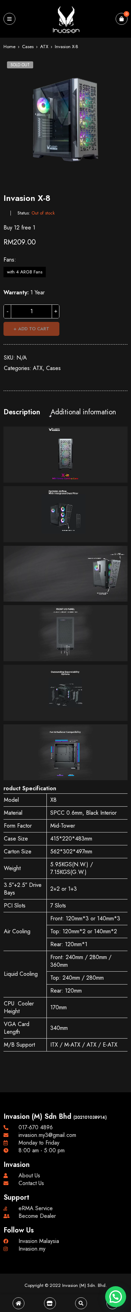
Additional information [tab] (83, 412)
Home (9, 46)
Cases (28, 46)
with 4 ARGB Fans (24, 272)
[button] (115, 1296)
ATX (44, 46)
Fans (8, 260)
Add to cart (33, 328)
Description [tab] (21, 412)
